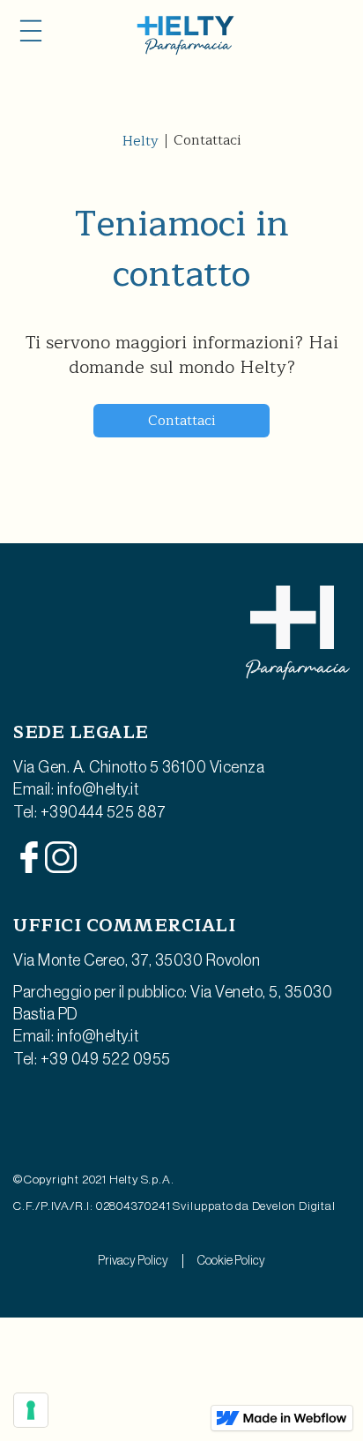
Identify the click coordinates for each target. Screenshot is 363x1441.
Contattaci (181, 420)
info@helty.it (98, 789)
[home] (181, 35)
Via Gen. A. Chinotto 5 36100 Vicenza (138, 767)
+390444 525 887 (104, 812)
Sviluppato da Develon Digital (254, 1206)
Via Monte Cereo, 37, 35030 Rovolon (136, 960)
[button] (30, 31)
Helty (140, 141)
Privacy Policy (133, 1261)
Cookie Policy (231, 1261)
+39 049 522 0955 (106, 1059)
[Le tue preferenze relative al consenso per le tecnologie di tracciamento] (31, 1410)
